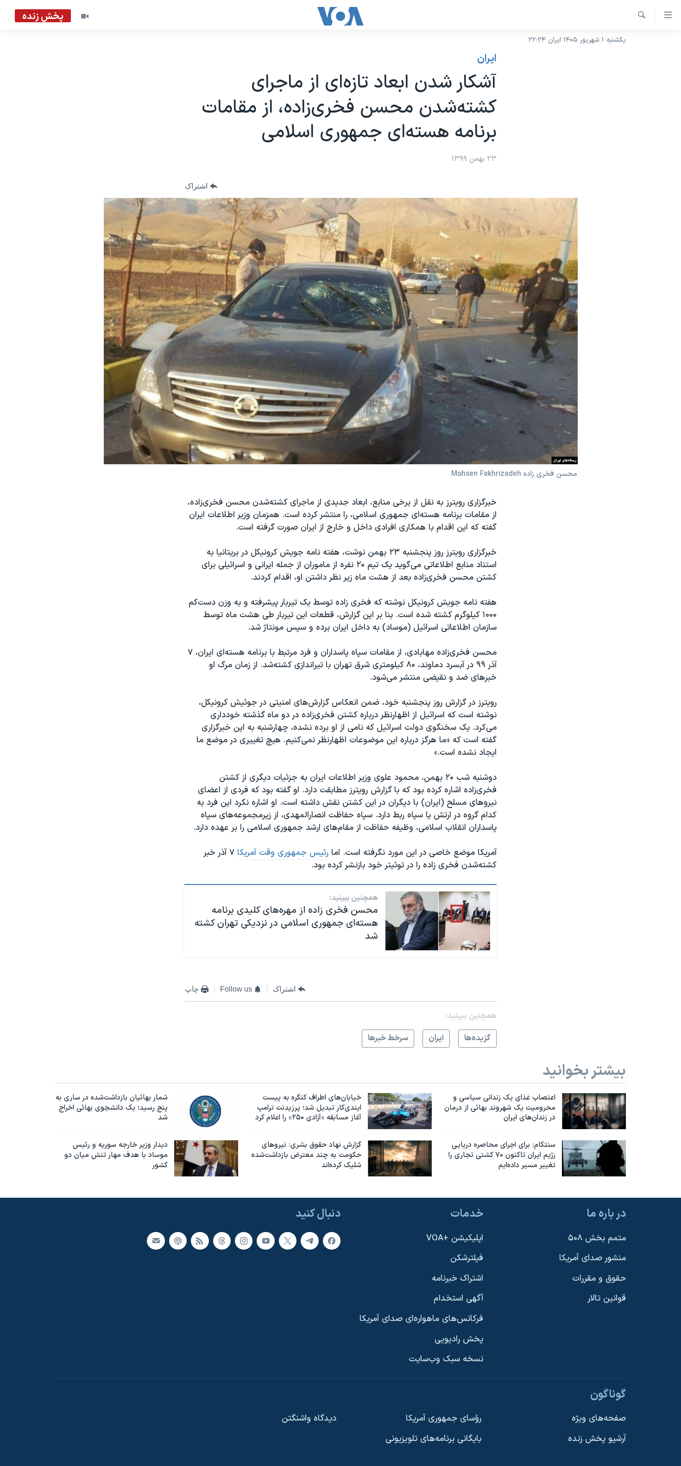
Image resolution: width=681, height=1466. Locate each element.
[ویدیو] (85, 16)
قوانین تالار (606, 1299)
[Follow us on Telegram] (309, 1241)
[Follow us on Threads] (222, 1241)
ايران (487, 58)
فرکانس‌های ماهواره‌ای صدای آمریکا (421, 1319)
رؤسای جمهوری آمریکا (443, 1419)
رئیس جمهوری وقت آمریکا (282, 853)
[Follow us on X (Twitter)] (287, 1241)
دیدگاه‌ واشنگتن (309, 1419)
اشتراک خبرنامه (457, 1278)
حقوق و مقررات (599, 1278)
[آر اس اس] (199, 1241)
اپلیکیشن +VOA (454, 1238)
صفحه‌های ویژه (599, 1419)
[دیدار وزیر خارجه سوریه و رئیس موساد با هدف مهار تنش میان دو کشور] (206, 1158)
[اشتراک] (155, 1241)
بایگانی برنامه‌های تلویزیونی (433, 1439)
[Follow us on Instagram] (243, 1241)
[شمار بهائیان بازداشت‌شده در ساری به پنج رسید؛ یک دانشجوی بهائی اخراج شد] (206, 1111)
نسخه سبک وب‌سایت (446, 1359)
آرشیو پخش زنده (597, 1439)
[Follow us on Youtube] (265, 1241)
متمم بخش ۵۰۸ (597, 1238)
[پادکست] (178, 1241)
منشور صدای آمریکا (592, 1258)
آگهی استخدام (458, 1299)
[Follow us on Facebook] (331, 1241)
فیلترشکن (466, 1258)
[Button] (201, 186)
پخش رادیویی (459, 1339)
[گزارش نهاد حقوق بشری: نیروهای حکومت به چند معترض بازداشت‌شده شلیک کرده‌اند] (400, 1158)
